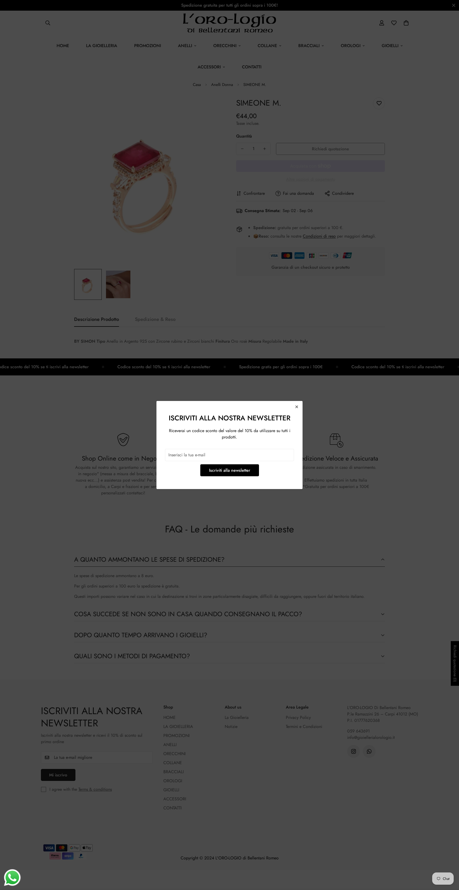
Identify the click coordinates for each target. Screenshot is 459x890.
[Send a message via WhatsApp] (12, 877)
